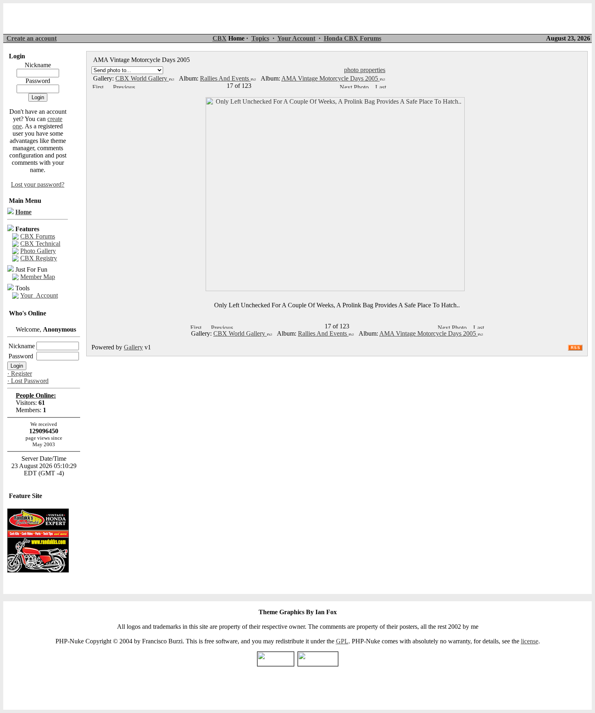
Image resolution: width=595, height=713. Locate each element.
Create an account (31, 38)
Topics (260, 38)
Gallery (133, 347)
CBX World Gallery (142, 78)
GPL (342, 641)
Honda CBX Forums (352, 38)
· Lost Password (28, 380)
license (529, 641)
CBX (219, 38)
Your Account (296, 38)
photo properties (364, 69)
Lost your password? (37, 184)
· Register (19, 373)
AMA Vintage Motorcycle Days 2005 (330, 78)
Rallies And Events (225, 78)
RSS (575, 347)
